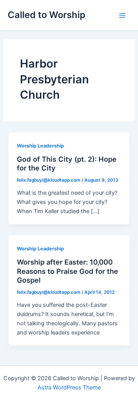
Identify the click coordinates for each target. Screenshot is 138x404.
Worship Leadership (40, 146)
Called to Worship (46, 14)
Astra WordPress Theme (69, 387)
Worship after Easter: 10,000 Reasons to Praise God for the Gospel (67, 271)
